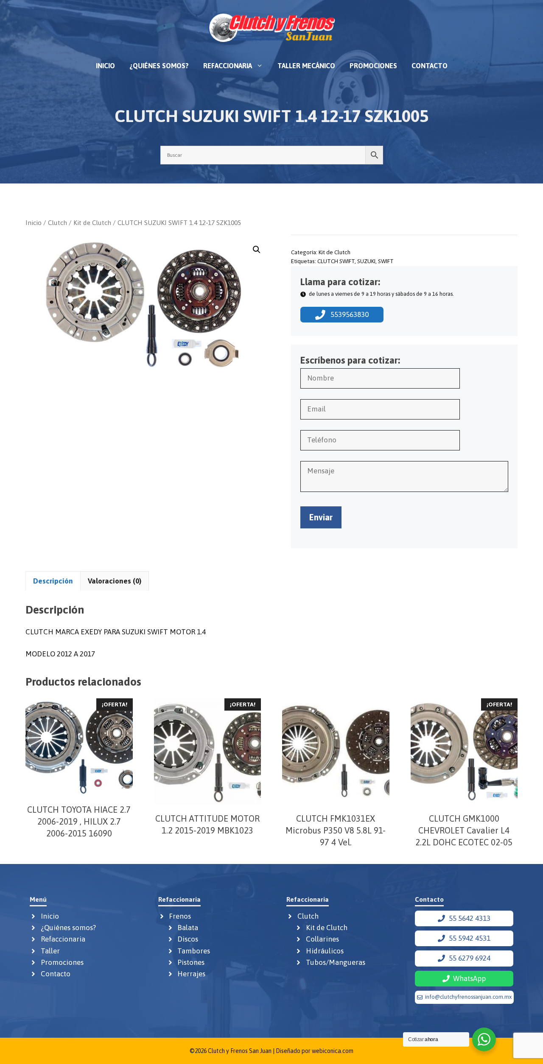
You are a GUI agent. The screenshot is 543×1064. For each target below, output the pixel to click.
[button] (256, 249)
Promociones (373, 65)
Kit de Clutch (92, 222)
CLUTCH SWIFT (336, 261)
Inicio (105, 65)
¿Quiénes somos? (159, 65)
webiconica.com (332, 1050)
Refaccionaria (227, 65)
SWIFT (386, 261)
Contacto (429, 65)
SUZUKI (366, 261)
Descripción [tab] (53, 581)
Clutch (57, 222)
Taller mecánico (306, 65)
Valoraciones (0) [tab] (114, 581)
